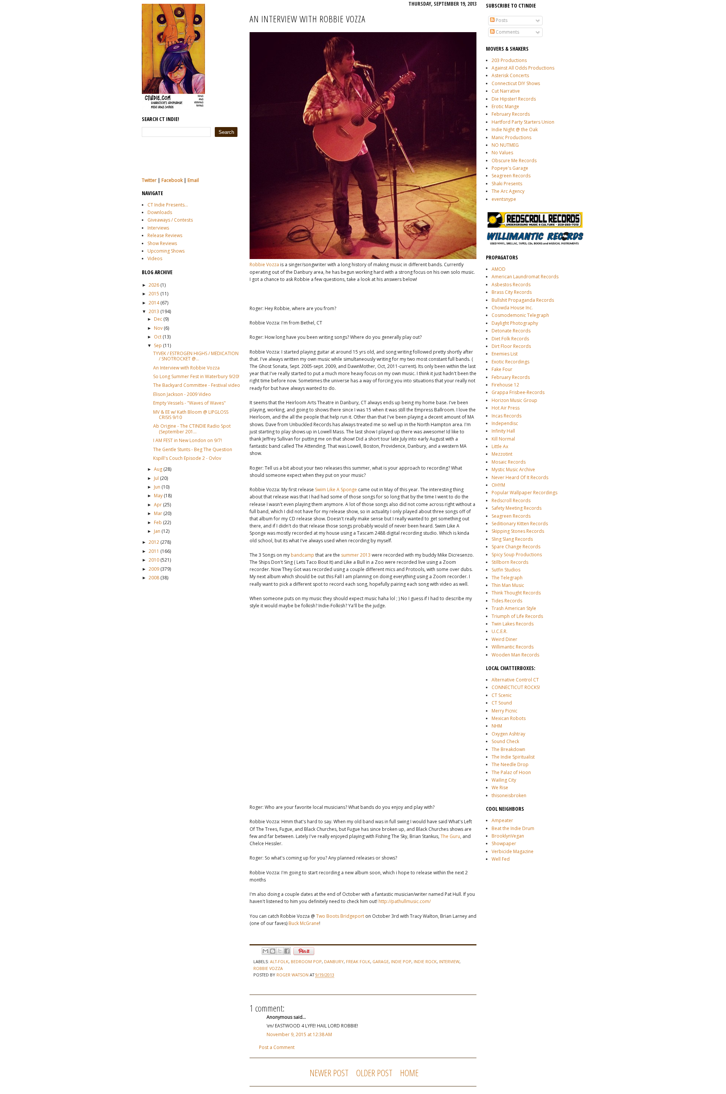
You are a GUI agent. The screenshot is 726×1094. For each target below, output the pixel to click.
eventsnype (504, 199)
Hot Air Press (506, 408)
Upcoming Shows (166, 251)
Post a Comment (277, 1047)
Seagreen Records (511, 175)
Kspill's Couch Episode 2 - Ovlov (187, 458)
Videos (154, 258)
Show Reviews (162, 243)
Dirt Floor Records (511, 346)
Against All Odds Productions (523, 68)
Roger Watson (293, 975)
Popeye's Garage (510, 168)
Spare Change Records (516, 546)
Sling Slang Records (512, 539)
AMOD (499, 269)
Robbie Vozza (264, 264)
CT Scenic (502, 695)
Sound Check (505, 741)
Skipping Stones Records (518, 531)
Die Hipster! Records (514, 99)
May (158, 495)
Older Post (374, 1072)
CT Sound (502, 703)
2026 (154, 285)
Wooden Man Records (515, 655)
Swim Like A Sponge (336, 489)
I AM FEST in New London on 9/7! (187, 440)
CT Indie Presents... (167, 205)
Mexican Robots (509, 718)
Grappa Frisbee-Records (518, 392)
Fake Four (502, 369)
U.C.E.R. (499, 631)
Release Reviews (164, 235)
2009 (154, 569)
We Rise (500, 787)
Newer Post (329, 1072)
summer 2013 (356, 555)
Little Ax (500, 446)
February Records (511, 114)
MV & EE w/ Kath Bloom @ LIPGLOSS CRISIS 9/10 (190, 415)
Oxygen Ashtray (508, 734)
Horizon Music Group (514, 400)
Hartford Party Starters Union (523, 122)
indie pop (401, 961)
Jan (157, 531)
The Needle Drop (510, 764)
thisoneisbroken (509, 795)
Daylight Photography (515, 323)
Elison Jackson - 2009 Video (182, 394)
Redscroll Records (511, 500)
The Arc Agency (508, 191)
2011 (154, 551)
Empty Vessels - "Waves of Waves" (189, 403)
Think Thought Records (516, 593)
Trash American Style (514, 608)
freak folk (358, 961)
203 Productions (509, 60)
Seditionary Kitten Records (520, 523)
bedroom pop (306, 961)
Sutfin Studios (506, 569)
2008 (154, 577)
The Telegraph (507, 577)
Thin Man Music (508, 585)
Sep (158, 345)
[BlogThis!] (272, 951)
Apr (158, 504)
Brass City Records (512, 292)
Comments (507, 32)
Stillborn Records (510, 562)
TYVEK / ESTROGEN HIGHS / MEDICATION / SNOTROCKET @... (196, 356)
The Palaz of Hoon (511, 772)
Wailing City (504, 780)
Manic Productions (511, 137)
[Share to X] (280, 951)
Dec (158, 319)
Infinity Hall (503, 431)
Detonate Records (511, 330)
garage (380, 961)
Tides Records (507, 600)
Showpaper (504, 843)
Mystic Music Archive (513, 469)
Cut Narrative (506, 91)
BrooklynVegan (508, 836)
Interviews (158, 228)
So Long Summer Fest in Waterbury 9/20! (196, 376)
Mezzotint (502, 454)
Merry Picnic (504, 711)
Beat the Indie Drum (513, 828)
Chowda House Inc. (512, 307)
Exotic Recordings (510, 361)
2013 (154, 311)
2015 (154, 293)
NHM (497, 726)
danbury (334, 961)
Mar (158, 513)
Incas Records (506, 416)
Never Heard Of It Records (520, 477)
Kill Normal (503, 439)
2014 (154, 302)
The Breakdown (508, 749)
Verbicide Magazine (513, 851)
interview (449, 961)
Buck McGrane (304, 923)
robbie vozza (268, 968)
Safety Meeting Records (516, 508)
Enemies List (505, 354)
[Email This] (265, 951)
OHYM (498, 485)
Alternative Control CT (515, 680)
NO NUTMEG (505, 145)
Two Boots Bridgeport (340, 916)
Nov (158, 328)
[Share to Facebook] (287, 951)
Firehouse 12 (505, 385)
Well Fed (501, 859)
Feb (158, 522)
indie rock (425, 961)
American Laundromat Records (525, 276)
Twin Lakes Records (513, 624)
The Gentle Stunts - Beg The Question (192, 449)
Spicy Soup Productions (517, 554)
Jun (157, 487)
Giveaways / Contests (170, 220)
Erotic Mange (505, 106)
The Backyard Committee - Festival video (196, 385)
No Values (502, 152)
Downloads (159, 212)
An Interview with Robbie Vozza (186, 368)
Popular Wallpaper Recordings (524, 492)
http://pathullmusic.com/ (405, 901)
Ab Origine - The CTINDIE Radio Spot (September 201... (192, 428)
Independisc (505, 423)
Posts (501, 20)
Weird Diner (504, 639)
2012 (154, 542)
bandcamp (302, 555)
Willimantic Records (513, 647)
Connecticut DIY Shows (516, 83)
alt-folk (279, 961)
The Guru (450, 836)
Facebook (172, 180)
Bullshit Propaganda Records (523, 300)
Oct (157, 337)
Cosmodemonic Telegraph (520, 315)
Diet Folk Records (510, 338)
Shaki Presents (507, 183)
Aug (158, 469)
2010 (154, 560)
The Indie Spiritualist (513, 757)
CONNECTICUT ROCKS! (516, 687)
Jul (156, 478)
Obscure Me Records (514, 160)
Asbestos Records (511, 284)
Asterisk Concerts (510, 75)
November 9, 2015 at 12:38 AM (299, 1034)
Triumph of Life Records (517, 616)
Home (409, 1072)
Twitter (149, 180)
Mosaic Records (509, 462)
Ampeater (502, 820)
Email (193, 180)
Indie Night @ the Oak (515, 129)
